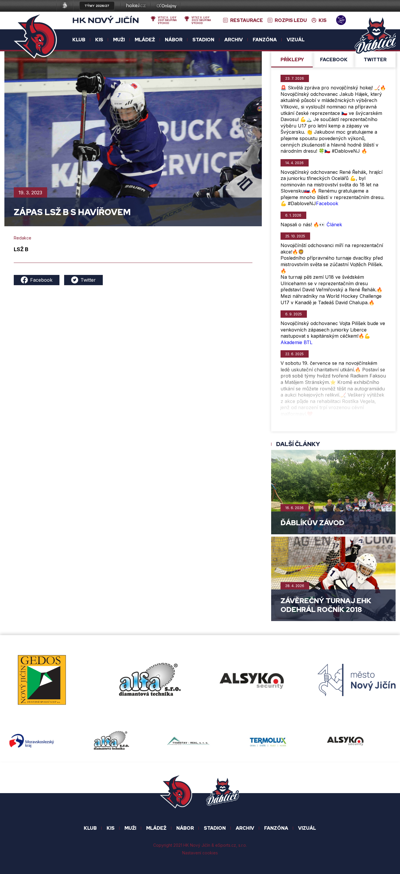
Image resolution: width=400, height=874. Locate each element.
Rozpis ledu (291, 20)
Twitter (88, 280)
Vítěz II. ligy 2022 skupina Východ (201, 20)
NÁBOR (185, 828)
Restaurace (246, 20)
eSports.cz (225, 845)
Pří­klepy (292, 60)
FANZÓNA (276, 828)
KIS (323, 20)
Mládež (156, 828)
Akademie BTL (296, 342)
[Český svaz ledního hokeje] (67, 6)
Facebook (41, 280)
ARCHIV (245, 828)
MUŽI (130, 828)
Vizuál (296, 40)
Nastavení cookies (200, 852)
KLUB (90, 828)
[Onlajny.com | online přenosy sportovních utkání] (167, 6)
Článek (334, 224)
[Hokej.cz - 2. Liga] (135, 6)
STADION (215, 828)
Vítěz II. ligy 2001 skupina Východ (167, 20)
